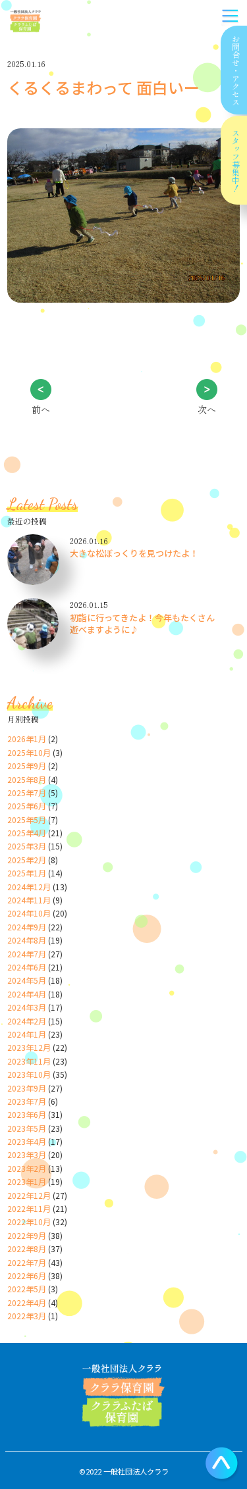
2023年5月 (26, 1128)
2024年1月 (26, 1034)
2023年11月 (29, 1061)
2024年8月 (26, 940)
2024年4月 (26, 993)
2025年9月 (26, 765)
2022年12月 (29, 1195)
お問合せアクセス (235, 70)
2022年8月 (26, 1248)
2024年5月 (26, 980)
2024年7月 (26, 953)
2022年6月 (26, 1275)
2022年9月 (26, 1235)
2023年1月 (26, 1181)
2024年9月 (26, 926)
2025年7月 (26, 792)
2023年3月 (26, 1154)
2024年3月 (26, 1007)
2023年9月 (26, 1088)
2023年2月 (26, 1168)
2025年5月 (26, 819)
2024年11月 (29, 899)
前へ (41, 409)
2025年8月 (26, 779)
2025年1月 (26, 872)
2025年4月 (26, 832)
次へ (207, 409)
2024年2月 (26, 1020)
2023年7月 (26, 1101)
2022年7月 (26, 1262)
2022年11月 (29, 1208)
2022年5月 (26, 1288)
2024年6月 (26, 966)
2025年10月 (29, 752)
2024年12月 (29, 886)
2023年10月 (29, 1074)
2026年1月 (26, 738)
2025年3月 (26, 845)
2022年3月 (26, 1315)
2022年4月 (26, 1302)
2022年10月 (29, 1221)
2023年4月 (26, 1141)
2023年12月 (29, 1047)
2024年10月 (29, 913)
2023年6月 (26, 1114)
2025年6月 (26, 805)
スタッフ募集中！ (235, 160)
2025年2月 (26, 859)
